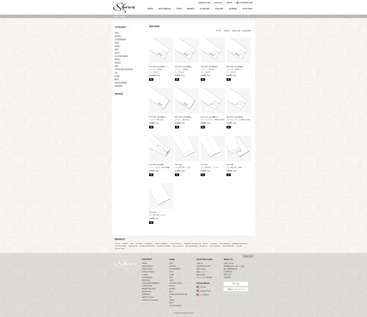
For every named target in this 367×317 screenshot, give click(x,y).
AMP (131, 243)
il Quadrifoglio (147, 277)
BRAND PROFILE (149, 289)
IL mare (145, 275)
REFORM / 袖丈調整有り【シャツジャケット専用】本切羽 (212, 118)
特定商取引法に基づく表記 (234, 266)
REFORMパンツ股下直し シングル (209, 166)
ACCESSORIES (121, 82)
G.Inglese (213, 243)
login (229, 2)
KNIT (117, 49)
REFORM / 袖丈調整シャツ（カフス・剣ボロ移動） (160, 166)
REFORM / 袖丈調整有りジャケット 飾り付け (158, 118)
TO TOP (248, 256)
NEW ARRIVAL (164, 9)
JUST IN (227, 30)
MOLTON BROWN (191, 246)
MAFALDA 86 (133, 246)
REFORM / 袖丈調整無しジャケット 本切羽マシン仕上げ (235, 69)
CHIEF (117, 76)
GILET (117, 53)
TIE (116, 72)
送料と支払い (201, 269)
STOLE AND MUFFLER (124, 69)
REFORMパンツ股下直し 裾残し (235, 166)
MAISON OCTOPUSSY (147, 246)
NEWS (150, 9)
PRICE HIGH (247, 30)
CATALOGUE (147, 286)
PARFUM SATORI (228, 246)
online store (204, 2)
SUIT (117, 33)
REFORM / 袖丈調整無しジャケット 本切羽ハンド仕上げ (184, 69)
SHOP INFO (247, 9)
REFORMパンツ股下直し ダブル (183, 166)
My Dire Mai (203, 246)
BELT (117, 79)
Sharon (203, 287)
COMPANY (228, 272)
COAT (117, 42)
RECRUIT (227, 275)
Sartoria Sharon (148, 272)
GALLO (205, 243)
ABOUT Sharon (148, 297)
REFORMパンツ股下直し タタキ (157, 213)
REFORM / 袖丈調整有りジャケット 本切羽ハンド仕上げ (158, 69)
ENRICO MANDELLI (161, 243)
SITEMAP (227, 277)
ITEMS (179, 9)
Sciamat (239, 246)
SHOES (118, 62)
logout (218, 2)
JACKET (118, 36)
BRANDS (191, 9)
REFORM (118, 86)
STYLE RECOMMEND (150, 283)
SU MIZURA (205, 9)
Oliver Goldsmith (215, 246)
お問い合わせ (229, 263)
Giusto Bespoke (224, 243)
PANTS (117, 59)
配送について (201, 272)
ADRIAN (125, 243)
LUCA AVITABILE (120, 246)
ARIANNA (139, 243)
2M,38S (117, 243)
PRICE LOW (236, 30)
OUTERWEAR (120, 39)
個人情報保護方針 (230, 269)
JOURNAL (233, 9)
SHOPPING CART (244, 2)
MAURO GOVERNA (163, 246)
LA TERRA (204, 295)
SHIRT (117, 46)
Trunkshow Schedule (150, 300)
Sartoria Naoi (147, 269)
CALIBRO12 (149, 243)
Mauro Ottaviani (178, 246)
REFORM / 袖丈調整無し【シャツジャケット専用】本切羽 (238, 118)
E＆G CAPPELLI (176, 243)
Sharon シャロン (124, 8)
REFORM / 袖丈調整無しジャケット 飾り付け (184, 118)
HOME (115, 16)
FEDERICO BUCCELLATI (192, 243)
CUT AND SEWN (121, 56)
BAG (116, 66)
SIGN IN (199, 263)
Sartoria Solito (119, 248)
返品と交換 (200, 275)
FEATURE (219, 9)
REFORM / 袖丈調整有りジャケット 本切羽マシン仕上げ (209, 69)
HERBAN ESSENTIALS (240, 243)
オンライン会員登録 (204, 277)
